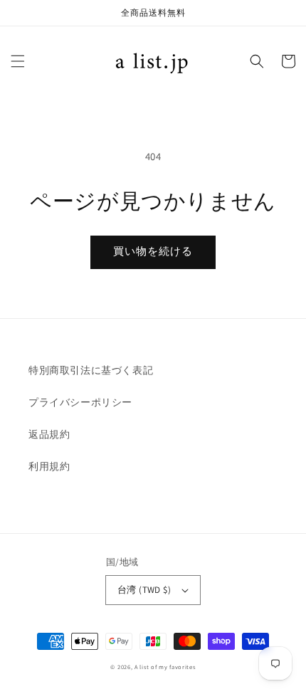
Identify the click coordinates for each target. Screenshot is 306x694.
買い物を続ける (153, 251)
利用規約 (49, 466)
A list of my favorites (164, 667)
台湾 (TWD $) (144, 590)
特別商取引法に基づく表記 (90, 370)
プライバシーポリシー (80, 402)
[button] (17, 61)
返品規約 (49, 434)
